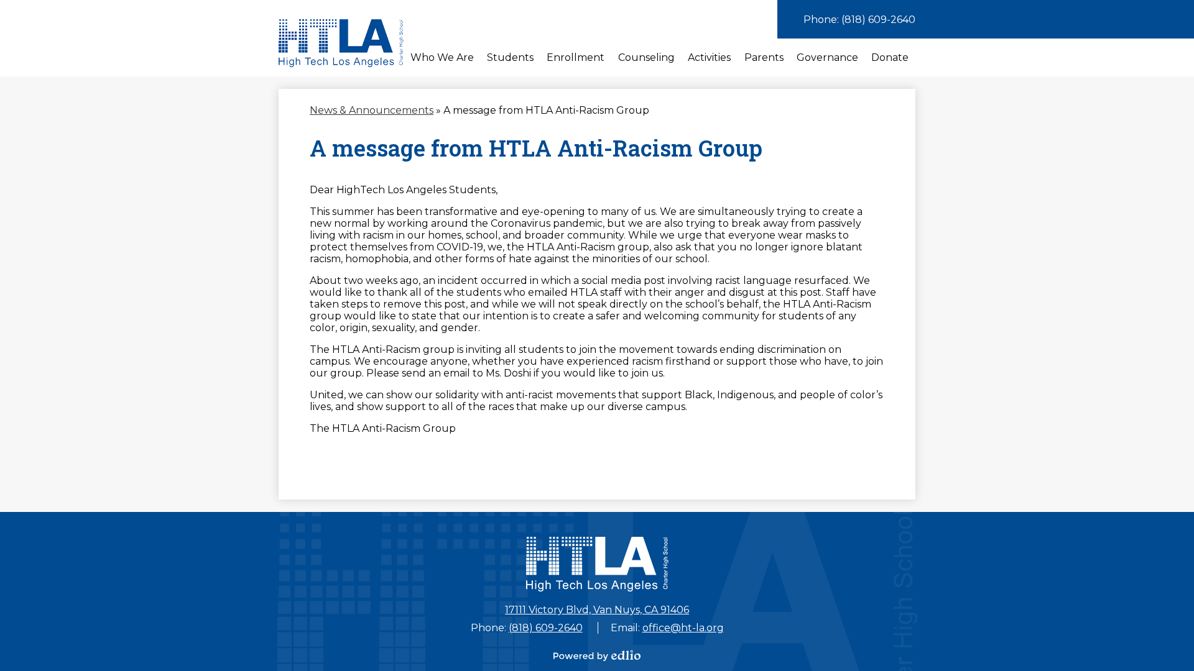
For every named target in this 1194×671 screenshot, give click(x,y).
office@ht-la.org (683, 628)
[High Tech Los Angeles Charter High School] (341, 43)
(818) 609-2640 (546, 628)
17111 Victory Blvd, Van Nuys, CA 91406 (597, 610)
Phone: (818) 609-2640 (859, 19)
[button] (442, 57)
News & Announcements (371, 110)
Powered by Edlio (597, 655)
